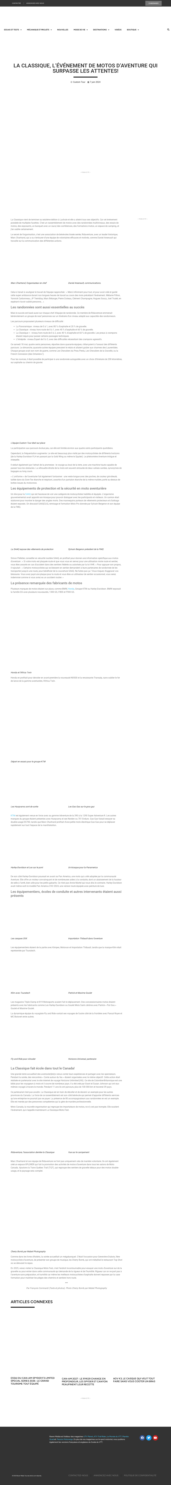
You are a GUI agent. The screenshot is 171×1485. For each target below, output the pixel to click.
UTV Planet (88, 1436)
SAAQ (28, 494)
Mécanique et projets (38, 30)
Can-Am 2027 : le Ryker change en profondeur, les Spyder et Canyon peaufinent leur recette (85, 1381)
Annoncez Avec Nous (35, 3)
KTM (13, 815)
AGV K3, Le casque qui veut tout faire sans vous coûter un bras (134, 1380)
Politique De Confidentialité (140, 1475)
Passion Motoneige (65, 1439)
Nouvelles (62, 30)
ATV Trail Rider (100, 1436)
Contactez (16, 3)
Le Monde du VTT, (114, 1436)
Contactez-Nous (78, 1475)
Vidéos (118, 30)
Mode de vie (79, 30)
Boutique (131, 30)
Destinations (100, 30)
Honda (71, 589)
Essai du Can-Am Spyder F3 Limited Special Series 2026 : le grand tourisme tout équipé (33, 1381)
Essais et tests (11, 30)
